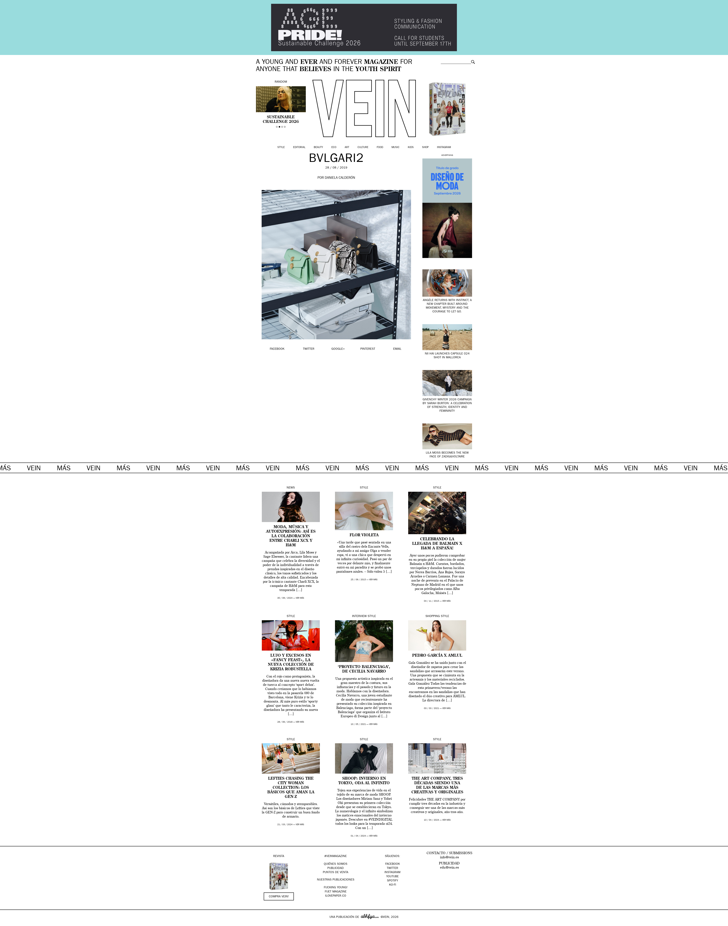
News (291, 487)
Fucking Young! (336, 887)
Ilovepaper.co (335, 896)
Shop (425, 147)
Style (281, 147)
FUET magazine (336, 891)
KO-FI (392, 885)
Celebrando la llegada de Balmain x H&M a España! (437, 543)
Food (380, 147)
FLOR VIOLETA (364, 535)
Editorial (299, 147)
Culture (363, 147)
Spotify (392, 880)
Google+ (7, 923)
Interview (359, 616)
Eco (333, 147)
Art (347, 147)
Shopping (432, 616)
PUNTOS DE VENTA (335, 872)
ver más (300, 598)
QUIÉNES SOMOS (335, 864)
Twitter (392, 868)
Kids (411, 147)
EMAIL (397, 349)
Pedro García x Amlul (437, 656)
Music (395, 147)
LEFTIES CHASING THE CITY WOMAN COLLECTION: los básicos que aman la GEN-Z (290, 788)
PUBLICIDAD (335, 868)
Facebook (392, 864)
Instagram (444, 147)
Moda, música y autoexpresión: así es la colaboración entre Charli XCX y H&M (290, 536)
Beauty (318, 147)
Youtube (392, 876)
